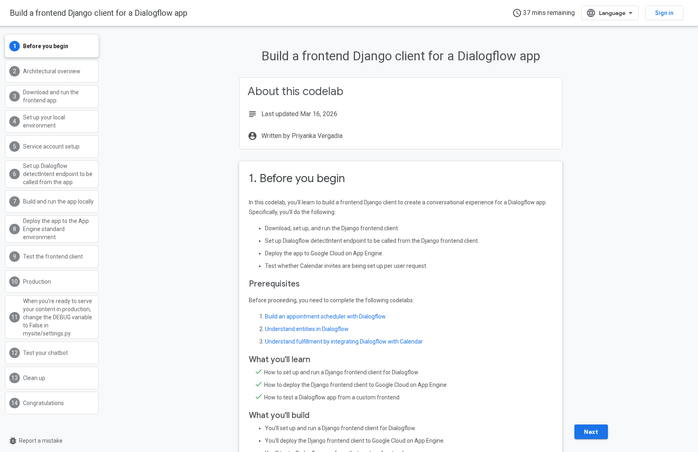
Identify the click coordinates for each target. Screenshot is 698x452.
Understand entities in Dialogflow (307, 329)
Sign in (664, 13)
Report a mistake (35, 440)
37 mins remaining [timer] (543, 13)
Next (591, 431)
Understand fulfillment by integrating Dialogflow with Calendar (344, 341)
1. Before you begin (297, 178)
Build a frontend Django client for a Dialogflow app (98, 13)
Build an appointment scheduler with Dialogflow (325, 316)
